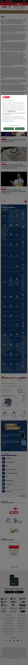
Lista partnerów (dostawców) (8, 121)
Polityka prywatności (11, 111)
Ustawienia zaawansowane (14, 125)
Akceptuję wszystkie (20, 128)
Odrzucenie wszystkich (8, 128)
